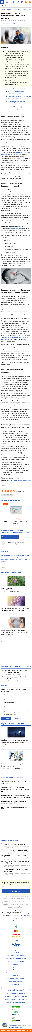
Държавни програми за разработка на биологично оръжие (14, 765)
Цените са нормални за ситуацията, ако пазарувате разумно (16, 701)
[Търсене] (14, 2)
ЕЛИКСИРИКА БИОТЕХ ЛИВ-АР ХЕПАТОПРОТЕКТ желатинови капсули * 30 (16, 789)
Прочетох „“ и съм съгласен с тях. (17, 713)
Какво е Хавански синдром (16, 89)
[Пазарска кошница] (30, 2)
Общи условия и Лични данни (19, 712)
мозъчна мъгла (16, 228)
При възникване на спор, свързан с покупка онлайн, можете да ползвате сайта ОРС (16, 989)
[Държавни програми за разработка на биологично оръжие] (16, 756)
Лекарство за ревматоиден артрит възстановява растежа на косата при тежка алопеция (14, 632)
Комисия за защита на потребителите (16, 999)
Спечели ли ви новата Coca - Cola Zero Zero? (15, 678)
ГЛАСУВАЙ (6, 718)
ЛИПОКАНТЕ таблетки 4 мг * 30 (14, 844)
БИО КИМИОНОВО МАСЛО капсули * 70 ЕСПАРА (15, 808)
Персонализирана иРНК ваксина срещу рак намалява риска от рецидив (15, 609)
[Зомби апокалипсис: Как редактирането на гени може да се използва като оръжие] (16, 732)
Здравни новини (27, 9)
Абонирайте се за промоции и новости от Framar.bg (15, 883)
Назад (3, 9)
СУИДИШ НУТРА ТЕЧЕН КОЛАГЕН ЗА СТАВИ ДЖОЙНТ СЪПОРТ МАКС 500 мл (15, 796)
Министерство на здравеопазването (16, 1002)
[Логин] (26, 2)
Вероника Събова (12, 23)
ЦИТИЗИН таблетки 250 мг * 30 (14, 856)
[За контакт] (18, 2)
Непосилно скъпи (9, 695)
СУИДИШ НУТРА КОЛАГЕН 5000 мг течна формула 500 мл (14, 802)
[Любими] (22, 2)
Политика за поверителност (16, 955)
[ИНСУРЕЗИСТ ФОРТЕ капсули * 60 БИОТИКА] (16, 510)
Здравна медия (16, 9)
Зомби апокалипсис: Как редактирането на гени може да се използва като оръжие (15, 742)
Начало (9, 9)
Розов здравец (6, 589)
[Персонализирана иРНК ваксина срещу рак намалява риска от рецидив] (16, 601)
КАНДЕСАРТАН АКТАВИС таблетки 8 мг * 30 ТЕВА (16, 863)
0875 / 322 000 (24, 915)
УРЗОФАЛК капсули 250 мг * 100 (15, 850)
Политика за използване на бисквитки (16, 958)
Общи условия (16, 952)
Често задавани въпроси (16, 981)
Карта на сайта (16, 984)
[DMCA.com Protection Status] (16, 1021)
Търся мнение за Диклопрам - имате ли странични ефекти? (16, 671)
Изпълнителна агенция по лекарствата (16, 996)
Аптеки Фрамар (13, 1025)
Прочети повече (15, 591)
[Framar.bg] (6, 2)
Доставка (16, 967)
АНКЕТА (4, 685)
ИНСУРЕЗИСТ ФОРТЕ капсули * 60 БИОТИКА (16, 522)
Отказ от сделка (16, 975)
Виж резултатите (17, 718)
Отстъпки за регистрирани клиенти (16, 972)
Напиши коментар (11, 537)
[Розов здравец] (16, 581)
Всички (28, 666)
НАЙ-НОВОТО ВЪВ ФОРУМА (11, 666)
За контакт (16, 921)
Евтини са (7, 707)
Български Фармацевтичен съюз (16, 993)
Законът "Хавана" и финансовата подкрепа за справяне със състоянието (19, 109)
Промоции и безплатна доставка (16, 978)
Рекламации (16, 964)
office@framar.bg (17, 918)
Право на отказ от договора (16, 961)
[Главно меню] (2, 2)
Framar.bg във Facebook (16, 1027)
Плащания (16, 970)
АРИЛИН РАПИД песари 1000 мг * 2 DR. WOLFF (16, 870)
